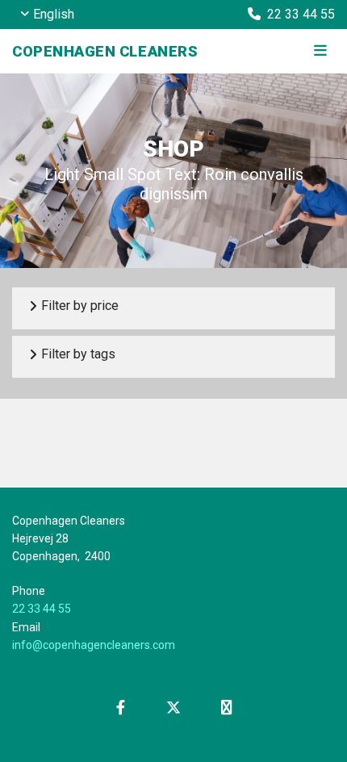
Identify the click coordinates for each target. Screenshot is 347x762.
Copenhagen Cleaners (105, 51)
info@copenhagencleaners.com (93, 644)
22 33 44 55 (41, 608)
